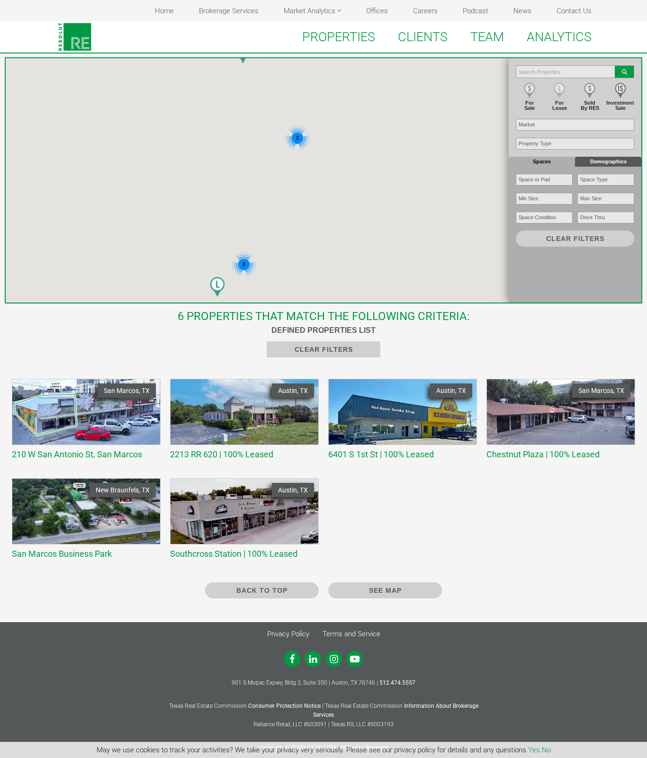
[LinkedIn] (313, 659)
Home (164, 11)
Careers (425, 11)
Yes (534, 750)
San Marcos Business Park (81, 522)
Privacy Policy (288, 634)
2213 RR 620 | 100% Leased (239, 423)
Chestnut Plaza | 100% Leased (556, 423)
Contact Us (574, 11)
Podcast (475, 11)
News (522, 11)
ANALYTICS (559, 37)
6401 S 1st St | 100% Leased (397, 423)
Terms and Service (351, 634)
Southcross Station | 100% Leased (239, 522)
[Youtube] (355, 659)
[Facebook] (292, 659)
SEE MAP (385, 590)
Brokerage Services (229, 11)
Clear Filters (575, 238)
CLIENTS (423, 37)
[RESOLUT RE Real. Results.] (74, 37)
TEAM (487, 37)
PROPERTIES (338, 37)
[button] (339, 10)
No (546, 750)
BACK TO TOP (262, 590)
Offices (377, 11)
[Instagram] (334, 659)
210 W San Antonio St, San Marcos (81, 423)
